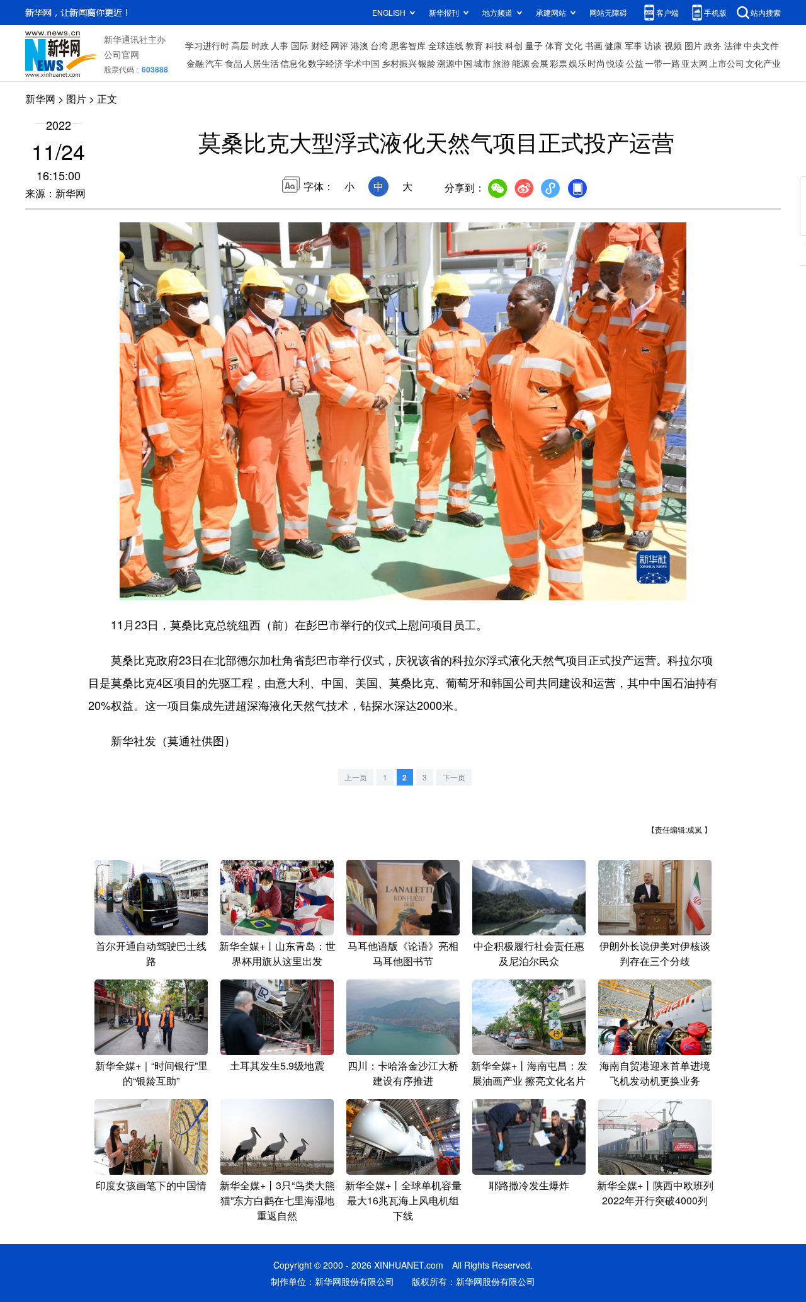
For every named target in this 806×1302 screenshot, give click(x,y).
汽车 (214, 63)
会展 (539, 63)
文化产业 (763, 63)
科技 (494, 45)
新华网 (40, 98)
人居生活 (261, 63)
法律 (733, 45)
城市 (482, 63)
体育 (554, 45)
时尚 (596, 63)
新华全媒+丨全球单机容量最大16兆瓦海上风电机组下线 (403, 1200)
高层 (240, 45)
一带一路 (662, 63)
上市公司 (726, 63)
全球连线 (445, 45)
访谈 (653, 45)
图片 (693, 45)
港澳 (359, 45)
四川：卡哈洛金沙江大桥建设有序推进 (403, 1073)
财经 (320, 45)
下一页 (454, 777)
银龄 (427, 63)
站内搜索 (766, 12)
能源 (521, 63)
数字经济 (325, 63)
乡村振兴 (399, 63)
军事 (633, 45)
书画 (594, 45)
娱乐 (577, 63)
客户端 (667, 12)
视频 (673, 45)
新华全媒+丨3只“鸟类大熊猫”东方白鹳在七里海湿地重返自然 (277, 1200)
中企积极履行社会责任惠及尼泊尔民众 (529, 953)
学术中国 (362, 63)
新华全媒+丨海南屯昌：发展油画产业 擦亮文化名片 (529, 1073)
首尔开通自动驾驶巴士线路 (151, 953)
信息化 (293, 63)
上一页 (355, 777)
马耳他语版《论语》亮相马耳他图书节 (403, 953)
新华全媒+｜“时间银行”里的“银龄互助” (151, 1073)
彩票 (558, 63)
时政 (260, 45)
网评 (339, 45)
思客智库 (408, 45)
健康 (613, 45)
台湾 (379, 45)
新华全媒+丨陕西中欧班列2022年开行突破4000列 (655, 1193)
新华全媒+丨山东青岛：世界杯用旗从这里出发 (277, 953)
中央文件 (761, 45)
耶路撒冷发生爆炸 (529, 1185)
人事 (279, 45)
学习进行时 (207, 45)
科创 (514, 45)
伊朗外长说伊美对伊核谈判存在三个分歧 (654, 953)
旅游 (501, 63)
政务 (713, 45)
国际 (300, 45)
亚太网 (694, 63)
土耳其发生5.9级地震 (277, 1065)
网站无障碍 (608, 12)
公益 (635, 63)
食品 (233, 63)
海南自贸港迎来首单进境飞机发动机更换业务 (654, 1073)
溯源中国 (454, 63)
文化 (573, 45)
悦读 (615, 63)
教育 (474, 45)
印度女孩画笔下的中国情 (151, 1185)
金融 (195, 63)
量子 (534, 45)
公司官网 (121, 54)
